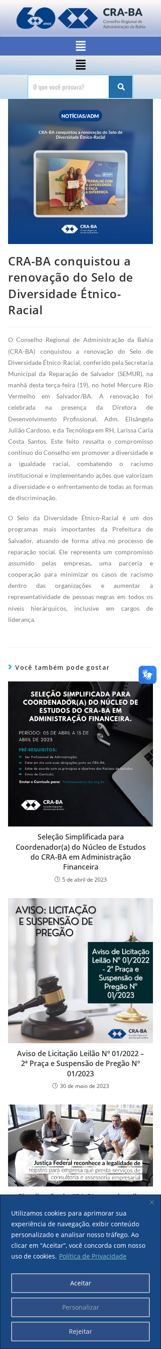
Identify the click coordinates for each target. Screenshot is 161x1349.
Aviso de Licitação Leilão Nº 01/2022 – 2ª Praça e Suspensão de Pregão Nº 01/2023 (80, 1064)
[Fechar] (151, 1202)
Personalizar (80, 1307)
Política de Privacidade (93, 1256)
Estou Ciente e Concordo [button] (57, 36)
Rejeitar (80, 1331)
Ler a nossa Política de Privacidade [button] (69, 12)
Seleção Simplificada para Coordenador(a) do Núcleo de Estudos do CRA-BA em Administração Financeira (81, 852)
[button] (80, 65)
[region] (80, 1272)
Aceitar (80, 1283)
